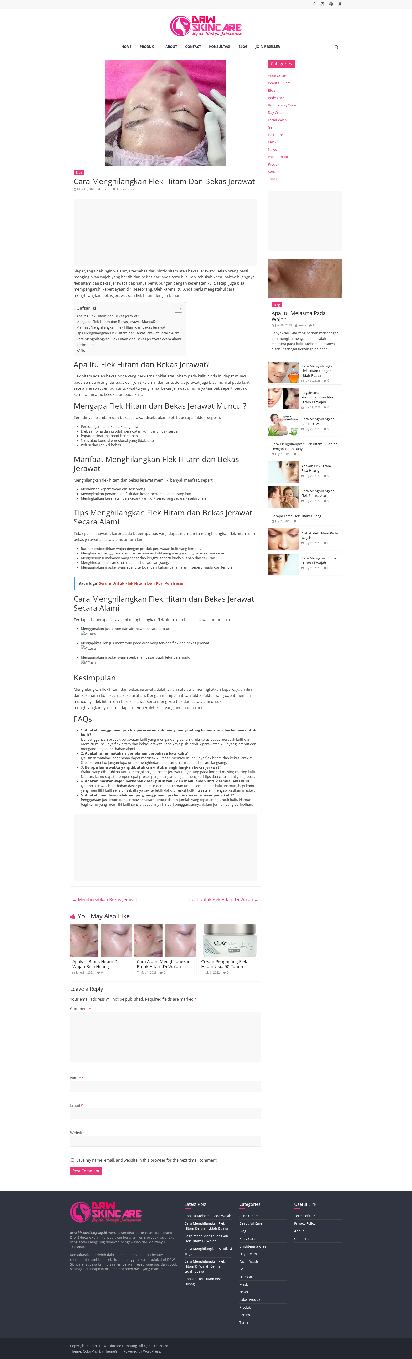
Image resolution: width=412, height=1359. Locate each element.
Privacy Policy (304, 1223)
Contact (193, 46)
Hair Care (275, 134)
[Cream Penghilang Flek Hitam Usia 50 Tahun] (230, 927)
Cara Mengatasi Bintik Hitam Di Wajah (318, 560)
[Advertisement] (165, 232)
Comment (80, 1008)
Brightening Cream (283, 105)
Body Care (276, 98)
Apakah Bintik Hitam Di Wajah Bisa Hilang (95, 964)
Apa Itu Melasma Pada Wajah (299, 316)
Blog (242, 46)
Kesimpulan (86, 344)
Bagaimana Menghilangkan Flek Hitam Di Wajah (317, 397)
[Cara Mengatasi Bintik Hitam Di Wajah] (283, 556)
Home (126, 46)
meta (106, 189)
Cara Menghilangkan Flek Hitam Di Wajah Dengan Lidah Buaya (205, 1266)
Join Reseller (268, 46)
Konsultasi (219, 46)
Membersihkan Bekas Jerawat (104, 899)
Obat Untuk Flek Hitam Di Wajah (223, 899)
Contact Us (302, 1238)
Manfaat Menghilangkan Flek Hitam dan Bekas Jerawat (120, 327)
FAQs (80, 350)
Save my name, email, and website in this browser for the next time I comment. (147, 1160)
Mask (272, 142)
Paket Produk (278, 157)
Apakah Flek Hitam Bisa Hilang (316, 468)
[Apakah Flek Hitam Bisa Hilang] (283, 464)
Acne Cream (277, 75)
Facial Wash (277, 120)
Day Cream (276, 112)
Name (77, 1078)
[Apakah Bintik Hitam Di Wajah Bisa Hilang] (101, 927)
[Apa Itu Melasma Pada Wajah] (305, 261)
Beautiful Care (279, 83)
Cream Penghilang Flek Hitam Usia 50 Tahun (224, 964)
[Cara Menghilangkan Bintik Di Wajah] (283, 417)
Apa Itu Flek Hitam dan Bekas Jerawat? (107, 315)
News (272, 149)
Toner (272, 179)
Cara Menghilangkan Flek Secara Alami (318, 493)
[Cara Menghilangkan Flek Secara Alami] (283, 489)
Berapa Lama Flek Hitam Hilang (296, 516)
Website (77, 1132)
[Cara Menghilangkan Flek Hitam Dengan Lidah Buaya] (283, 364)
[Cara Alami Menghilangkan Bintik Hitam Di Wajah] (165, 927)
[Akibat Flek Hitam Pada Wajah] (283, 531)
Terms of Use (304, 1215)
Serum (273, 171)
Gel (270, 127)
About (171, 46)
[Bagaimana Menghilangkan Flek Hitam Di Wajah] (283, 390)
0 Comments (125, 189)
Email (76, 1105)
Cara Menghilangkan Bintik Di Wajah (318, 421)
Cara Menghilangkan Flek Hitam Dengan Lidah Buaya (318, 371)
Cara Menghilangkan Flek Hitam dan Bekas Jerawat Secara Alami (128, 339)
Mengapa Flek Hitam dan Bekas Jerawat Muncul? (115, 321)
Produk (147, 46)
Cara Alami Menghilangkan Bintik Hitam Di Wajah (164, 964)
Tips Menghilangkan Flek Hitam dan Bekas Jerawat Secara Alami (128, 333)
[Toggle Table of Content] (175, 309)
